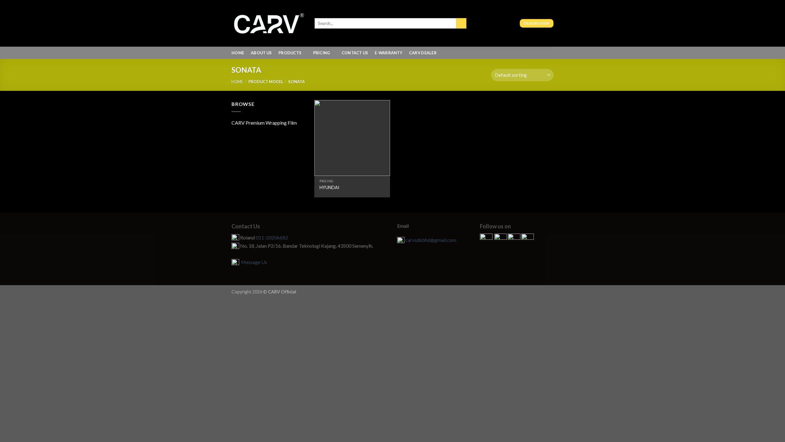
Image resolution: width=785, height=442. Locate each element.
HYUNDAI (329, 187)
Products (289, 52)
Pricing (321, 52)
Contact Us (355, 52)
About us (261, 52)
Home (238, 52)
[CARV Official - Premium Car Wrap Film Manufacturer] (268, 23)
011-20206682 (272, 237)
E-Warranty (388, 52)
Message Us (253, 262)
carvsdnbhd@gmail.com (430, 240)
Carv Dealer (423, 52)
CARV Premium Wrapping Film (264, 123)
